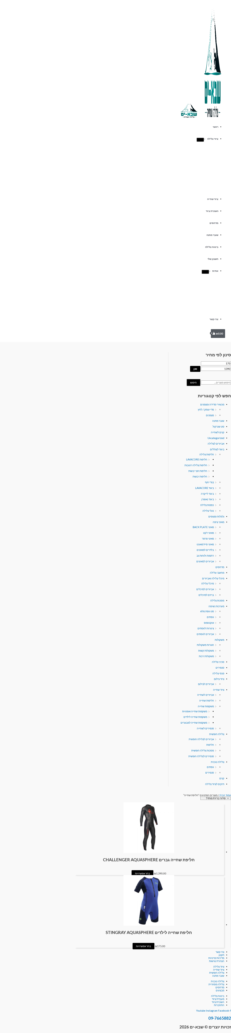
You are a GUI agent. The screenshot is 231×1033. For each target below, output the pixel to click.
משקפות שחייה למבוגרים (194, 722)
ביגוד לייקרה (207, 493)
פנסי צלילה (218, 673)
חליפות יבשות (200, 476)
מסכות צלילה (217, 600)
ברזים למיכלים (206, 594)
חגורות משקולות (205, 644)
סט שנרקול (218, 426)
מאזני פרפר (208, 538)
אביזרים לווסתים (205, 634)
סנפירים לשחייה (205, 728)
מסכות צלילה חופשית (202, 750)
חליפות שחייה (206, 700)
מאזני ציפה (218, 522)
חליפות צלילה (206, 454)
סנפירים (220, 667)
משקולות (219, 639)
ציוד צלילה (212, 138)
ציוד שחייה (212, 199)
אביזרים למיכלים (205, 589)
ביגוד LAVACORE (204, 487)
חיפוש (193, 382)
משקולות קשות (206, 650)
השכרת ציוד (212, 211)
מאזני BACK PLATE (203, 527)
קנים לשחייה (217, 432)
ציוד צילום (219, 678)
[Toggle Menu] (200, 140)
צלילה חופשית (216, 734)
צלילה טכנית (217, 761)
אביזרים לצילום (206, 683)
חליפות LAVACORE (196, 459)
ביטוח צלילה (211, 247)
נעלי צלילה (208, 510)
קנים (221, 778)
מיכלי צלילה (207, 583)
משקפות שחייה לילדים (195, 716)
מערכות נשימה (216, 606)
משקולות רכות (206, 656)
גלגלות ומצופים (216, 516)
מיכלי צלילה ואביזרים (213, 578)
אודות (215, 271)
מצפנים (210, 415)
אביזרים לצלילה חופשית (201, 739)
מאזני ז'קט (208, 532)
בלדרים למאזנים (205, 549)
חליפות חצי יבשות (197, 470)
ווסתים (210, 616)
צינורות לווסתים (206, 628)
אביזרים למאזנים (205, 561)
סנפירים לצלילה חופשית (201, 756)
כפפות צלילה (207, 504)
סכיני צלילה (218, 661)
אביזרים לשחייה (205, 694)
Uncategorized (216, 437)
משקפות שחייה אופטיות (194, 711)
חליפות (210, 744)
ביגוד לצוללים (217, 449)
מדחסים (214, 223)
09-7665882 (219, 1018)
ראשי (215, 127)
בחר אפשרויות (142, 873)
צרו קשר (214, 319)
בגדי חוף (209, 482)
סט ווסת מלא (207, 611)
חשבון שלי (212, 259)
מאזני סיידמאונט (205, 544)
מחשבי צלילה (217, 572)
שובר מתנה (212, 235)
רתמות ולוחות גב (205, 555)
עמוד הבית (225, 795)
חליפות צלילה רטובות (195, 465)
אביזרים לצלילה (216, 443)
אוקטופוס (209, 622)
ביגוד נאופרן (207, 499)
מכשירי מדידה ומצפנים (212, 404)
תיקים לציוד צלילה (214, 784)
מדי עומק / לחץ (206, 409)
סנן (195, 368)
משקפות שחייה (206, 706)
